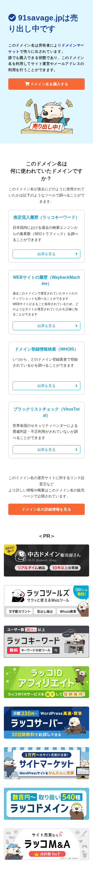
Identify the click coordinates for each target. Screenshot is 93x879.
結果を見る (46, 254)
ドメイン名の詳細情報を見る (46, 509)
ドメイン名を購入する (49, 84)
